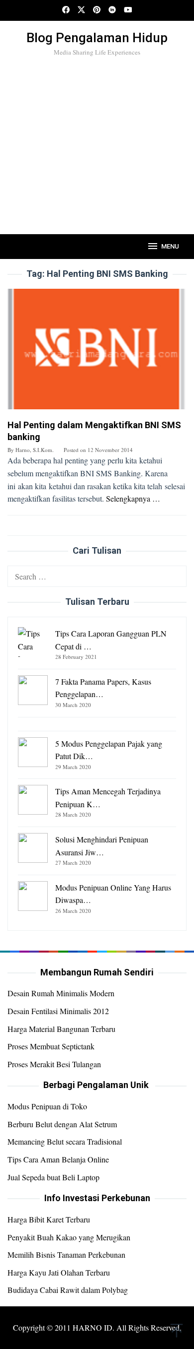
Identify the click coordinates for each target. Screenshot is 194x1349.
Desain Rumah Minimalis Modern (60, 993)
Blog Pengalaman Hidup (97, 37)
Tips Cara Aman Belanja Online (58, 1159)
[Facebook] (66, 10)
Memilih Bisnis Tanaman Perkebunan (66, 1254)
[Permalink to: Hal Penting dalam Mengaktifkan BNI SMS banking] (97, 352)
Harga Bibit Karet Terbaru (48, 1219)
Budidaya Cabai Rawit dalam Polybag (67, 1290)
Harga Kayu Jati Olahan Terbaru (58, 1272)
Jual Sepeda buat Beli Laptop (53, 1177)
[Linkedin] (112, 10)
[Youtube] (128, 10)
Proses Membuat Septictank (51, 1046)
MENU (170, 246)
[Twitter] (81, 10)
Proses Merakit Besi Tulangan (54, 1064)
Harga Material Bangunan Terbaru (61, 1029)
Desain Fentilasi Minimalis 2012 (58, 1011)
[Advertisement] (97, 162)
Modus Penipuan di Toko (47, 1106)
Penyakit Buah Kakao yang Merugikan (68, 1237)
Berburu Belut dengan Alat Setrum (62, 1124)
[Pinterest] (96, 10)
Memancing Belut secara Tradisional (64, 1141)
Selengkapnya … (133, 498)
